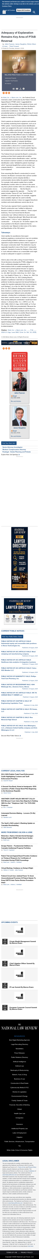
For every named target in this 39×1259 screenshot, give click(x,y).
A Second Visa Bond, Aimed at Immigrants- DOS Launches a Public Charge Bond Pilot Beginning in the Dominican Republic (18, 789)
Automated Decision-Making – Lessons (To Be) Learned (18, 814)
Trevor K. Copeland (8, 850)
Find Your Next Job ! (9, 443)
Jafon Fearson (9, 44)
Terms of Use (21, 1167)
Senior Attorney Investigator (12, 447)
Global (19, 1109)
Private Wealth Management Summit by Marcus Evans (23, 942)
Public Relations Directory (19, 1057)
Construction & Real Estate (19, 1083)
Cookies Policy (7, 6)
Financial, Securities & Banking (19, 1105)
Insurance (19, 1124)
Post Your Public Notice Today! (12, 636)
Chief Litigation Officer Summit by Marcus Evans (22, 964)
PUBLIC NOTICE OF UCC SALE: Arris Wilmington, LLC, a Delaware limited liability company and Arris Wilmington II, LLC (19, 728)
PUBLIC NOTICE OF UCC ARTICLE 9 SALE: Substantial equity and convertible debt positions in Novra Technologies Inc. (19, 643)
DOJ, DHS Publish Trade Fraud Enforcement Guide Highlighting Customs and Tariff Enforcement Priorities (17, 776)
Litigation (19, 1137)
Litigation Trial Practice (11, 81)
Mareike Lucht (7, 817)
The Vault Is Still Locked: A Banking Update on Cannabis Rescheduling (18, 824)
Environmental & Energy (19, 1096)
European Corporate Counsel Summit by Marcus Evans (23, 1008)
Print (14, 89)
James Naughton (21, 44)
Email (15, 396)
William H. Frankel (8, 870)
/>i (23, 89)
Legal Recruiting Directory (19, 1044)
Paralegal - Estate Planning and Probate (16, 452)
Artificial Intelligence (19, 1061)
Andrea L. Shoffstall (16, 862)
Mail (17, 89)
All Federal (8, 83)
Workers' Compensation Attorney (14, 449)
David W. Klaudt (7, 780)
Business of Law (19, 1079)
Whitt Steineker (7, 827)
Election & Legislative (20, 1092)
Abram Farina (7, 793)
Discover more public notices (10, 735)
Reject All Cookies (23, 10)
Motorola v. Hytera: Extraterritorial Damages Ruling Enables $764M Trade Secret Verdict (17, 837)
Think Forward (14, 46)
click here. (31, 1246)
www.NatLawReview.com (9, 1175)
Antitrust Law (19, 1066)
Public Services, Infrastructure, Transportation (19, 1141)
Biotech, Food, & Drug (19, 1074)
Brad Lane (6, 840)
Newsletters (19, 1048)
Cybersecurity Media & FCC (19, 1087)
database (32, 1171)
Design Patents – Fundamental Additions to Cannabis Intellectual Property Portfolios (17, 847)
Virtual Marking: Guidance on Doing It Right (17, 868)
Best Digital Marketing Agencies (19, 1040)
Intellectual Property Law (19, 1128)
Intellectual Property (10, 78)
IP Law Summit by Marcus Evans (22, 987)
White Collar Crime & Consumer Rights (19, 1150)
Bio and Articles (16, 401)
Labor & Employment (19, 1133)
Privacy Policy (32, 1167)
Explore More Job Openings (9, 454)
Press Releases (19, 1053)
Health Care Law (19, 1113)
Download (20, 89)
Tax (19, 1146)
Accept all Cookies (9, 10)
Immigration (19, 1118)
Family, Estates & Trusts (19, 1100)
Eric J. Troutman (7, 807)
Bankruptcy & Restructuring (19, 1070)
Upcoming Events (9, 922)
